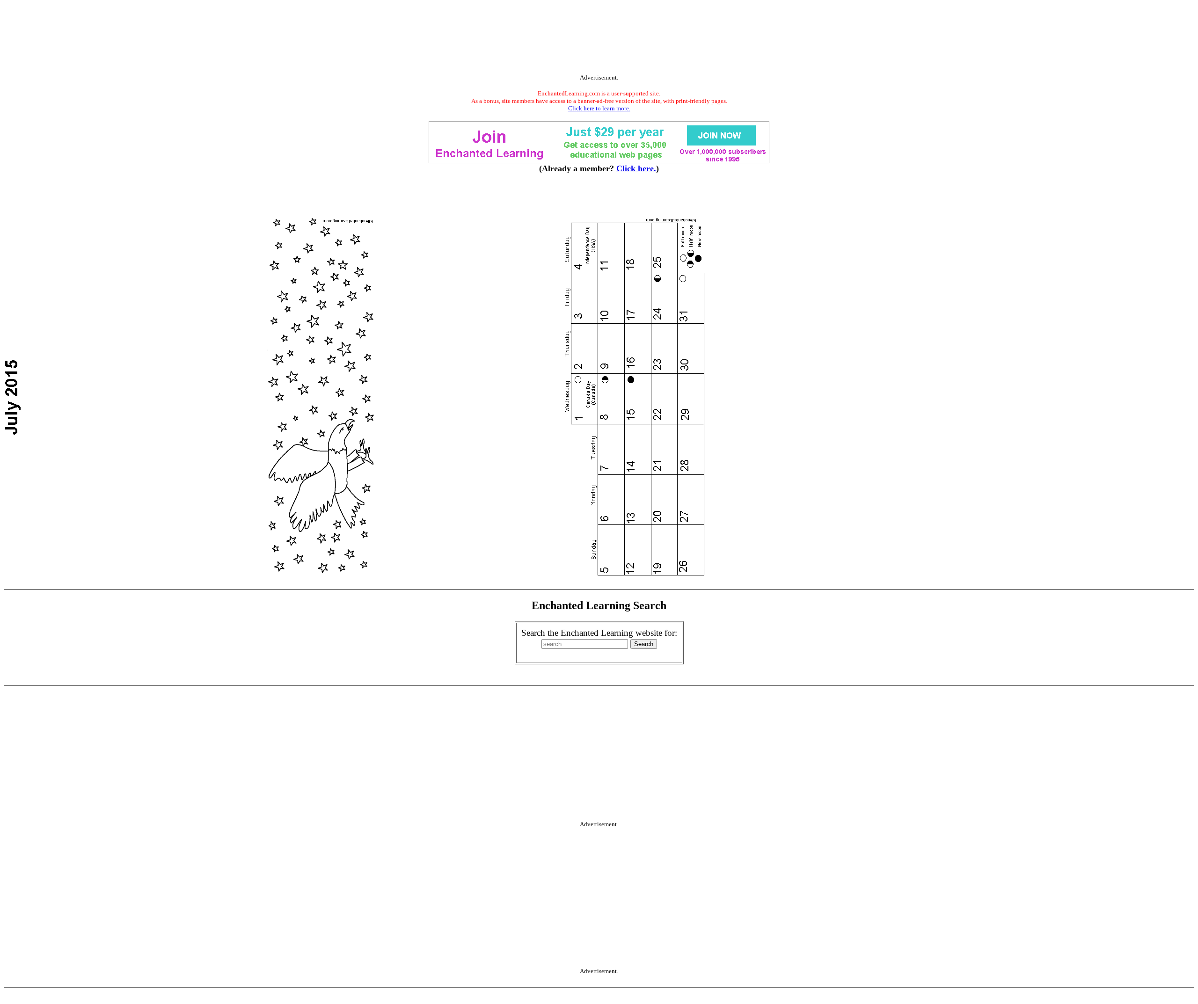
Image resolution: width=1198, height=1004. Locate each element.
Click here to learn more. (599, 108)
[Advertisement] (599, 39)
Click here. (636, 168)
